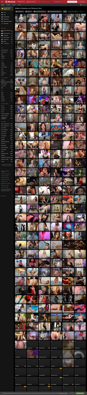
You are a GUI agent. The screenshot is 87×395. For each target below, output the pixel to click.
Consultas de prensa (5, 177)
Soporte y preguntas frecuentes (5, 171)
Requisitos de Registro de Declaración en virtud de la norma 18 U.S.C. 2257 (6, 190)
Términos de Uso (4, 181)
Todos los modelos (5, 187)
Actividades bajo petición (55, 11)
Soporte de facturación (5, 173)
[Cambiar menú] (2, 1)
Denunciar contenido (5, 175)
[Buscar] (52, 2)
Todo (65, 11)
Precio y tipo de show (40, 11)
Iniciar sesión (82, 1)
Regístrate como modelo (5, 183)
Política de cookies (63, 393)
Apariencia (20, 11)
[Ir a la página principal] (10, 1)
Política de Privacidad (5, 179)
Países (28, 11)
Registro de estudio (5, 185)
